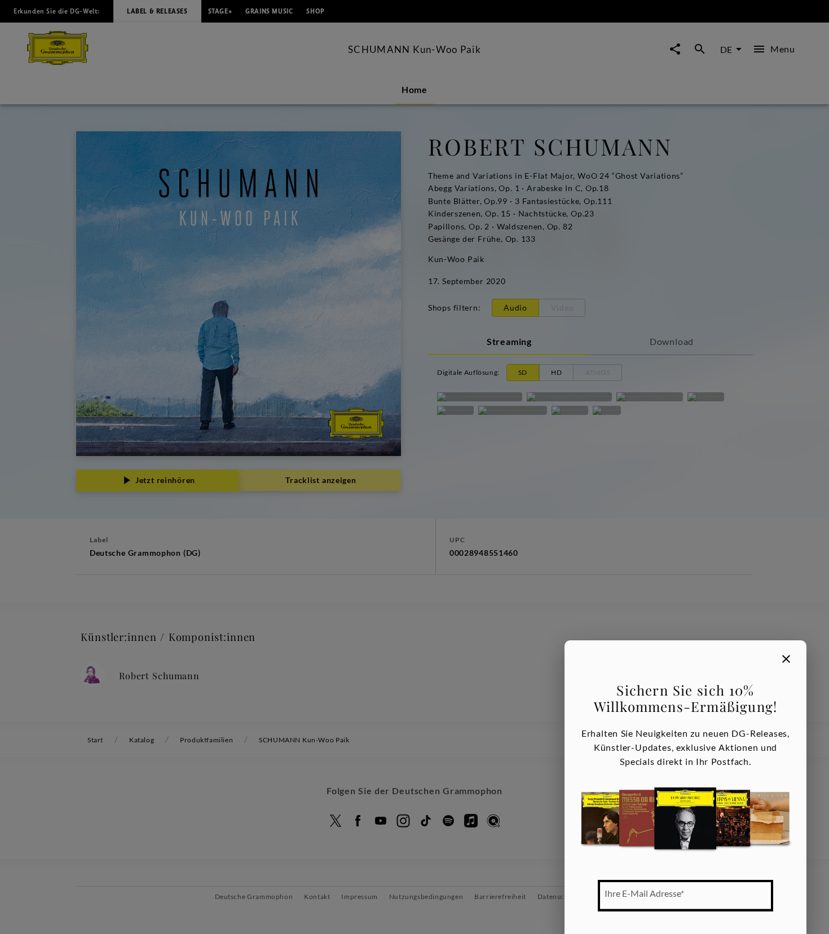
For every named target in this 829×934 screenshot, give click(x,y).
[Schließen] (786, 659)
